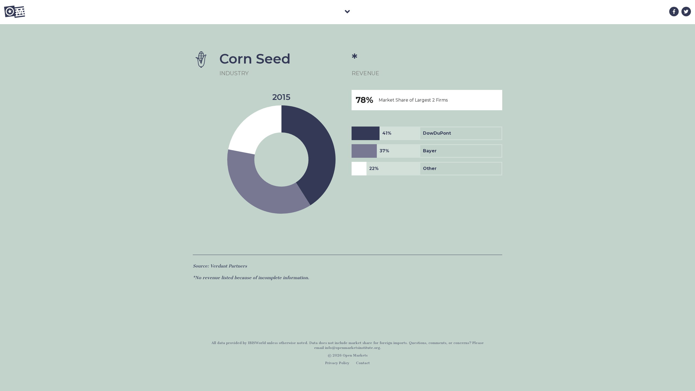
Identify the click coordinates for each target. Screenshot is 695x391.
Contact (363, 363)
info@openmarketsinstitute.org (352, 348)
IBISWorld (257, 343)
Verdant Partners (228, 266)
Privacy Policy (337, 363)
